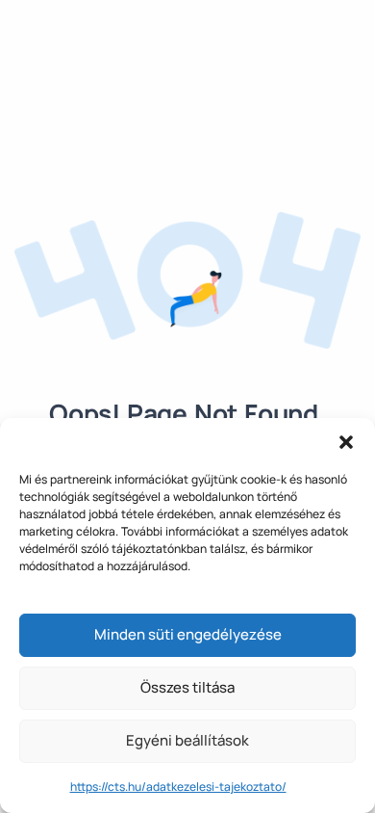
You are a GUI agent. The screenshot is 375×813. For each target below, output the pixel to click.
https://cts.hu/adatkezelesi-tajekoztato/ (178, 786)
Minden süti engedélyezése (188, 634)
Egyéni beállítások (187, 740)
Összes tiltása (187, 687)
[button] (346, 442)
